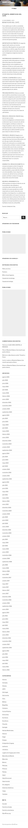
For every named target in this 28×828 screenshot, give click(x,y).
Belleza (4, 702)
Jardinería (5, 746)
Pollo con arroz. (6, 268)
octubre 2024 (6, 447)
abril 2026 (5, 389)
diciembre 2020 (6, 507)
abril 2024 (5, 466)
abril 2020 (5, 523)
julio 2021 (5, 485)
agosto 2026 (5, 377)
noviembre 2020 (7, 510)
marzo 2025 (5, 431)
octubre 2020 (6, 514)
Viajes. (4, 791)
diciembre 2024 (6, 440)
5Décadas (8, 2)
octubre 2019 (6, 536)
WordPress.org (6, 813)
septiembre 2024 (7, 450)
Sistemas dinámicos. (8, 788)
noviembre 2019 (6, 533)
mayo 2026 (5, 386)
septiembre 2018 (7, 561)
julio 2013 (5, 615)
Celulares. (5, 708)
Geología (4, 727)
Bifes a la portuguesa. (8, 275)
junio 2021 (5, 488)
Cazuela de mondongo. (8, 278)
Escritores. (5, 717)
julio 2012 (5, 654)
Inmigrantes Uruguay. (8, 743)
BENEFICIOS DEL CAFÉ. (10, 22)
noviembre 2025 (7, 405)
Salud (3, 775)
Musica (4, 762)
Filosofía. (4, 724)
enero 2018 (5, 574)
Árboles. (4, 686)
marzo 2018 (5, 568)
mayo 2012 (5, 660)
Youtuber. (5, 794)
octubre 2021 (6, 475)
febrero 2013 (6, 631)
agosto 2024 (5, 453)
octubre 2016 (6, 603)
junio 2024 (5, 459)
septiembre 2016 (7, 606)
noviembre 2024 (7, 444)
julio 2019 (5, 539)
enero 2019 (5, 552)
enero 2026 (5, 399)
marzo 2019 (5, 549)
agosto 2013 (5, 612)
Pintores (4, 768)
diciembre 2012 (6, 638)
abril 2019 (5, 545)
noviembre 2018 (6, 555)
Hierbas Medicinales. (8, 730)
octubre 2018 (6, 558)
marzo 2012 (5, 666)
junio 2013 (5, 619)
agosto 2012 (5, 651)
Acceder (4, 804)
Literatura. (5, 749)
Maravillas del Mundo (8, 756)
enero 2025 (5, 437)
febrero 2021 (5, 501)
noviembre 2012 (6, 641)
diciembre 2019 (6, 530)
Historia (4, 733)
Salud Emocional (6, 778)
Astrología (5, 692)
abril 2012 (5, 663)
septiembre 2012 (7, 647)
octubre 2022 (6, 469)
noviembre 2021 (6, 472)
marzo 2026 (5, 393)
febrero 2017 (5, 590)
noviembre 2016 (6, 600)
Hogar (4, 737)
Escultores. (5, 721)
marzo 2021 (5, 498)
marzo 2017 (5, 587)
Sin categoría (6, 784)
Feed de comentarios (8, 810)
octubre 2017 (6, 580)
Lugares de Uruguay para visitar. (11, 752)
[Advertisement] (14, 244)
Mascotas (5, 759)
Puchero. (4, 272)
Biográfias (5, 705)
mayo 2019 (5, 542)
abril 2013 (5, 625)
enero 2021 (5, 504)
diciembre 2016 (6, 596)
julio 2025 (5, 418)
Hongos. (4, 740)
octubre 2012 (6, 644)
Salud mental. (6, 781)
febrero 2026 (6, 396)
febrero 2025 (6, 434)
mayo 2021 (5, 491)
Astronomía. (5, 695)
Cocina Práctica (6, 711)
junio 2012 (5, 657)
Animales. (5, 683)
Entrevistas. (5, 714)
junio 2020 (5, 520)
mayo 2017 (5, 584)
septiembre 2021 (7, 479)
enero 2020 (5, 526)
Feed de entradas (7, 807)
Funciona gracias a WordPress (9, 824)
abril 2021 (5, 495)
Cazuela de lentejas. (7, 281)
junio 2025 (5, 421)
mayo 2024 (5, 463)
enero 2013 (5, 635)
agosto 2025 (5, 415)
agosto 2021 (5, 482)
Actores (4, 679)
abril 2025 (5, 428)
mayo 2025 (5, 425)
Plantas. (4, 772)
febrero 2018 (6, 571)
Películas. (4, 765)
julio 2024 (5, 456)
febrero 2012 (5, 670)
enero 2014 (5, 609)
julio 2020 (5, 517)
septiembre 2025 (7, 412)
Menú (14, 8)
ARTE (3, 689)
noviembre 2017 (6, 577)
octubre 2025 (6, 409)
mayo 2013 (5, 622)
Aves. (3, 698)
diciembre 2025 (6, 402)
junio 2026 (5, 383)
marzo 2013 (5, 628)
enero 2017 (5, 593)
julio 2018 (5, 565)
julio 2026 (5, 380)
